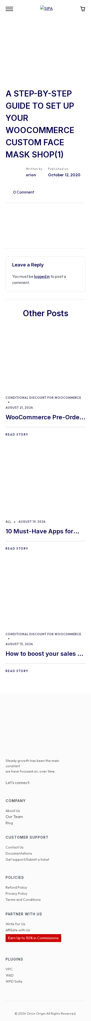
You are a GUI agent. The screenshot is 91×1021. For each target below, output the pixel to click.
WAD (10, 975)
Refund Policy (16, 887)
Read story (17, 434)
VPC (9, 969)
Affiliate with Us (18, 930)
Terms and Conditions (23, 899)
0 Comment (23, 192)
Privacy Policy (16, 893)
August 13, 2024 (19, 644)
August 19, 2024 (32, 521)
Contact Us (15, 847)
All (8, 521)
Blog (9, 823)
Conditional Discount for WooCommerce (43, 398)
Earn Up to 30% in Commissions (33, 938)
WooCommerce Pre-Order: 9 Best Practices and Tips (45, 417)
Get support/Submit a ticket (27, 859)
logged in (42, 276)
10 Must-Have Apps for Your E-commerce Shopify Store (44, 532)
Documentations (19, 853)
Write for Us (15, 924)
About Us (13, 810)
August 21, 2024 (19, 407)
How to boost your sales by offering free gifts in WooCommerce (45, 654)
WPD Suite (14, 981)
